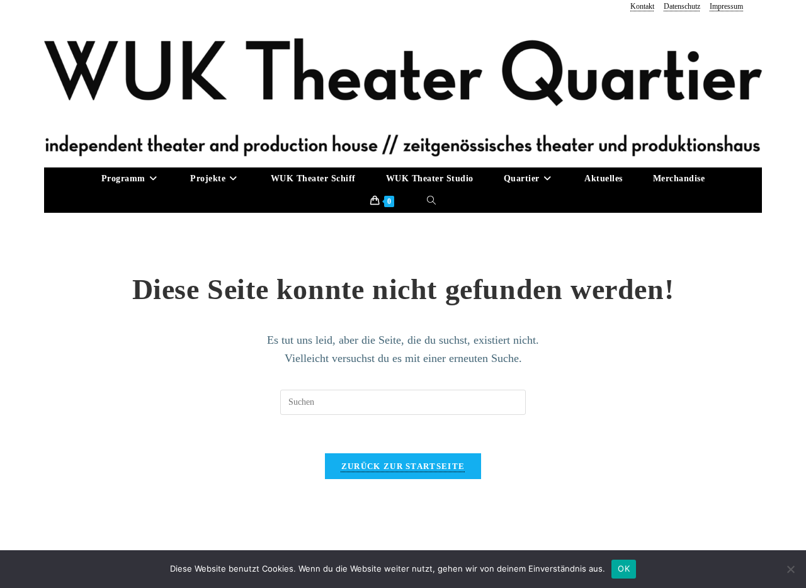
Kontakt (642, 6)
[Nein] (790, 569)
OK (624, 568)
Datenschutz (682, 6)
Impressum (726, 6)
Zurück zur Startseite (403, 466)
